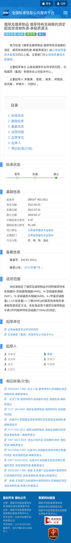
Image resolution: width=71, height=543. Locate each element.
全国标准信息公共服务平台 (32, 13)
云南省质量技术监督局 (40, 230)
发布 (17, 174)
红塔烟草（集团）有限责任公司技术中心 (31, 334)
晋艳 (49, 354)
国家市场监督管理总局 (50, 503)
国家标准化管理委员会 (50, 506)
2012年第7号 (32, 267)
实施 (35, 174)
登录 (48, 3)
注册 (62, 3)
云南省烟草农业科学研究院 (23, 329)
